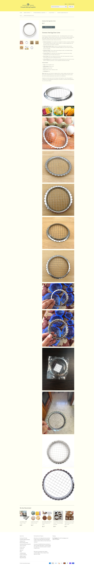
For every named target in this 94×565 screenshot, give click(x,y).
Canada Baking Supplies (26, 563)
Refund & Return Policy (24, 542)
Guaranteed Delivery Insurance (25, 544)
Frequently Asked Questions (25, 539)
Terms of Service (23, 545)
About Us (21, 550)
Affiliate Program (23, 556)
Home (21, 12)
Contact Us (22, 548)
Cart (72, 6)
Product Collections (23, 554)
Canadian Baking (23, 553)
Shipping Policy (22, 541)
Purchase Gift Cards (23, 538)
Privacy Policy (22, 547)
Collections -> (52, 12)
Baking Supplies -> (27, 12)
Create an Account (71, 4)
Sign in (66, 4)
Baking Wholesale (23, 557)
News (21, 551)
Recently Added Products (63, 12)
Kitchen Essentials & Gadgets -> (40, 12)
